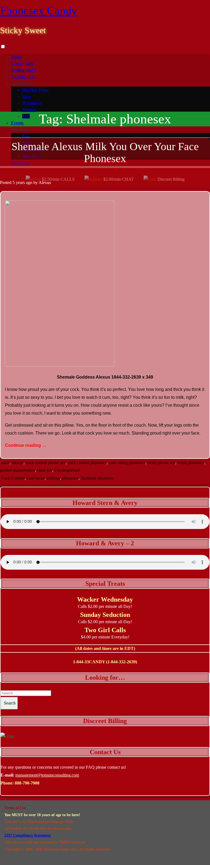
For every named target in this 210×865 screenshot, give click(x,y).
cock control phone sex (46, 462)
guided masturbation (17, 470)
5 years (19, 182)
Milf (26, 116)
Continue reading (25, 445)
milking (53, 478)
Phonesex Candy (38, 10)
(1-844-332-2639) (121, 661)
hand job (44, 470)
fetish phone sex (161, 462)
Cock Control (13, 478)
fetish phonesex (190, 462)
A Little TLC (23, 76)
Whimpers (32, 103)
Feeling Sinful (23, 70)
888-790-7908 (27, 783)
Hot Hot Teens (35, 90)
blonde (18, 462)
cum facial (36, 478)
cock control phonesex (87, 462)
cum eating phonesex (127, 462)
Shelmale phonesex (97, 478)
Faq (26, 136)
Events (17, 123)
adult (5, 462)
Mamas (29, 109)
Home (16, 57)
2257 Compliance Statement (27, 835)
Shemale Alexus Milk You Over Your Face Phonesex (105, 152)
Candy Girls (22, 63)
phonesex (70, 478)
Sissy (26, 96)
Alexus (45, 182)
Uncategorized (67, 470)
